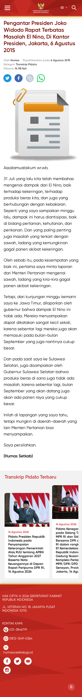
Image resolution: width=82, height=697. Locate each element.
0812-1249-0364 (20, 638)
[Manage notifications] (71, 687)
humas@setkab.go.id (18, 651)
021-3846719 (17, 629)
